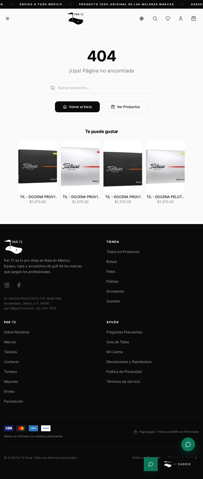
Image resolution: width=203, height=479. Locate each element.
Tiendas (10, 352)
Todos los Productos (122, 252)
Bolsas (111, 261)
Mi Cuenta (114, 352)
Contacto (11, 362)
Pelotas (112, 281)
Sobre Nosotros (16, 332)
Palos (110, 271)
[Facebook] (18, 285)
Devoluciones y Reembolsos (129, 362)
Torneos (10, 371)
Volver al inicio (80, 107)
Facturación (13, 401)
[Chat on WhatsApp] (188, 444)
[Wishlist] (167, 18)
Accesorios (115, 291)
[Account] (180, 18)
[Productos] (155, 18)
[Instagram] (6, 285)
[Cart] (193, 18)
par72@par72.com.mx (19, 308)
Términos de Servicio (123, 381)
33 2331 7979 (46, 308)
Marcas (10, 342)
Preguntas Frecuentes (124, 332)
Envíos (9, 391)
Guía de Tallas (117, 342)
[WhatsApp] (151, 464)
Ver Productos (128, 107)
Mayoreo (11, 381)
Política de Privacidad (124, 371)
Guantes (113, 301)
